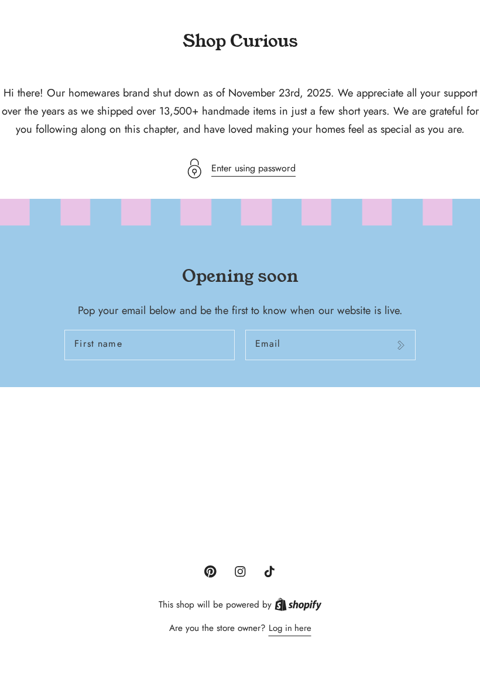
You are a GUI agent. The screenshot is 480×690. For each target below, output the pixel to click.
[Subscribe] (401, 345)
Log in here (290, 628)
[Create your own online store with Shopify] (298, 604)
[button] (240, 168)
